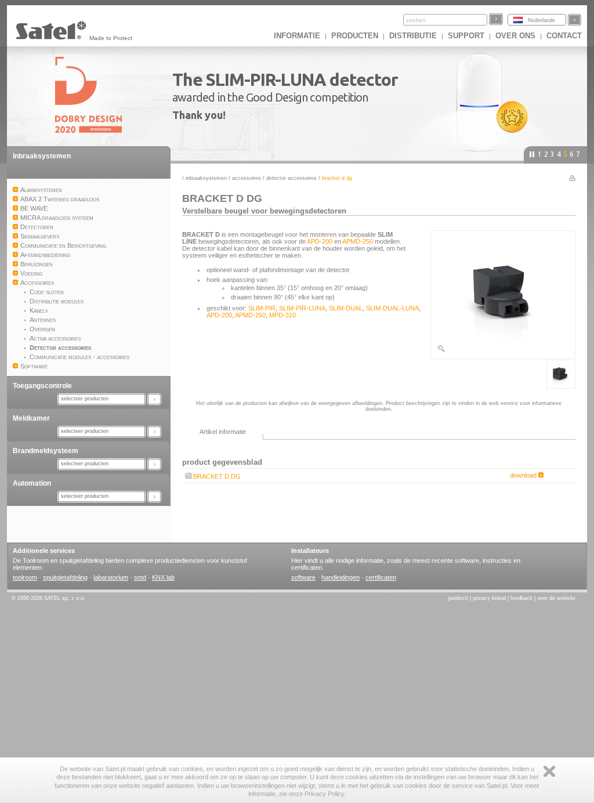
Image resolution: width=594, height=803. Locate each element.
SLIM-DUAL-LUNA (392, 308)
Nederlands (541, 20)
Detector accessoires (291, 178)
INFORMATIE (297, 35)
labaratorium (110, 577)
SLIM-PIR (262, 308)
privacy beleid (489, 598)
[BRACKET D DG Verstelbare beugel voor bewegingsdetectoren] (503, 350)
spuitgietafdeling (65, 577)
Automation (32, 483)
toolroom (25, 577)
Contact (564, 35)
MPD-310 (282, 315)
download (524, 475)
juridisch (458, 598)
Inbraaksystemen (42, 156)
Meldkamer (31, 418)
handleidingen (340, 577)
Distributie (413, 35)
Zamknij (549, 771)
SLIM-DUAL (346, 308)
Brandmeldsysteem (45, 451)
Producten (354, 35)
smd (140, 577)
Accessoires (246, 178)
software (303, 577)
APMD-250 (357, 241)
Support (466, 35)
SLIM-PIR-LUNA (302, 308)
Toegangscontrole (42, 386)
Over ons (515, 35)
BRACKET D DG (217, 476)
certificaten (380, 577)
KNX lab (163, 577)
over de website (556, 598)
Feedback (521, 598)
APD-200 (319, 241)
